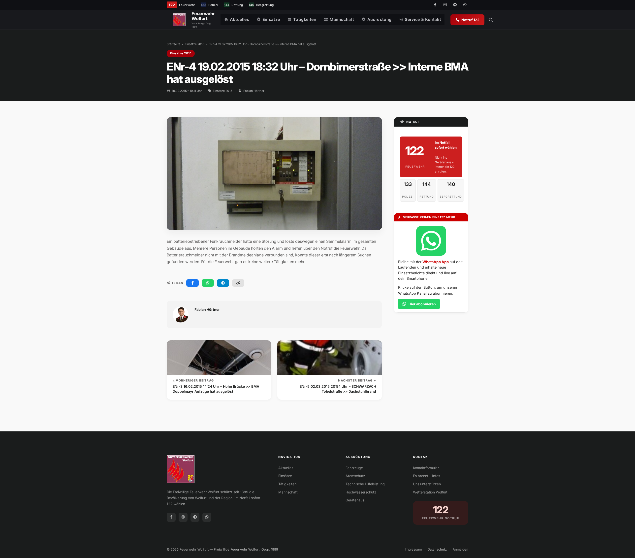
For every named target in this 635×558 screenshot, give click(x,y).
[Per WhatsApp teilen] (208, 283)
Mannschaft (342, 19)
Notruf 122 (470, 20)
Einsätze (271, 19)
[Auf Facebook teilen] (192, 283)
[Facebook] (435, 4)
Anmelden (460, 549)
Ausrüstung (379, 19)
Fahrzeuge (354, 468)
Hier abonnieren (422, 304)
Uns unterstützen (427, 484)
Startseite (173, 44)
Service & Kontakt (423, 19)
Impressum (413, 549)
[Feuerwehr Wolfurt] (179, 19)
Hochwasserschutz (361, 492)
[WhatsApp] (464, 4)
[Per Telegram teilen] (223, 283)
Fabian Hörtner (253, 91)
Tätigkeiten (304, 19)
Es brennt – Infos (426, 476)
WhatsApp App (435, 262)
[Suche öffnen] (490, 19)
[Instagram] (445, 4)
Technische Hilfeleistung (365, 484)
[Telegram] (454, 4)
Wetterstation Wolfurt (430, 492)
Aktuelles (239, 19)
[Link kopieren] (238, 283)
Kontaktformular (426, 468)
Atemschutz (355, 476)
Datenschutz (437, 549)
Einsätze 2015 (194, 44)
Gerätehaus (355, 500)
